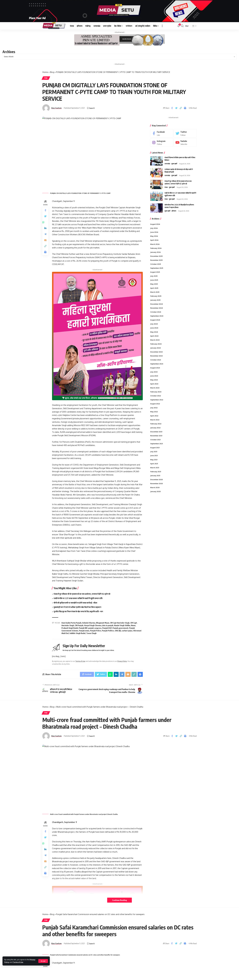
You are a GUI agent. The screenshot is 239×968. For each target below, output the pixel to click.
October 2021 (155, 440)
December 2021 (156, 432)
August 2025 (155, 272)
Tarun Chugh (91, 633)
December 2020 (156, 480)
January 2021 (155, 476)
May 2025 (154, 284)
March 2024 (155, 340)
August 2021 (154, 448)
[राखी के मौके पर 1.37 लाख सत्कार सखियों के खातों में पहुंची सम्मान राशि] (156, 196)
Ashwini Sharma (88, 623)
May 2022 (154, 412)
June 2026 (154, 232)
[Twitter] (185, 133)
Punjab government (120, 628)
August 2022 (155, 404)
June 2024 (154, 328)
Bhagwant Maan (102, 623)
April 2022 (154, 416)
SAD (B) (118, 631)
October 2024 (155, 312)
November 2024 (156, 308)
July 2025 (153, 276)
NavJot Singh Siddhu (122, 625)
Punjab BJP (83, 628)
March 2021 (154, 468)
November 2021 (156, 436)
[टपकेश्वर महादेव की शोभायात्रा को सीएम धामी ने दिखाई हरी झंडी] (156, 172)
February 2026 (156, 248)
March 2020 (155, 487)
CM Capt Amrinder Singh (119, 623)
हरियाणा (174, 211)
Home (45, 72)
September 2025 (156, 268)
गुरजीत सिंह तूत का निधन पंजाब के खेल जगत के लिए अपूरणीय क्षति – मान (78, 611)
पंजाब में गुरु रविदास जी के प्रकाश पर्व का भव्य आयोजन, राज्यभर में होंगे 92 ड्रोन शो (82, 594)
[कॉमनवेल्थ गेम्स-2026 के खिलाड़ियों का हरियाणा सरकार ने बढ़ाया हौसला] (156, 208)
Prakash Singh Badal (69, 628)
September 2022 (156, 400)
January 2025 (155, 300)
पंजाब (45, 78)
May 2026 (154, 236)
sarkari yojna (127, 631)
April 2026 (154, 240)
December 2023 (156, 352)
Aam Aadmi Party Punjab (71, 623)
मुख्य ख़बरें (174, 164)
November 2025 (156, 260)
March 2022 (154, 420)
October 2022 (155, 396)
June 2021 (154, 456)
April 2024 (154, 336)
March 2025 (154, 292)
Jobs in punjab (107, 625)
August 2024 (155, 320)
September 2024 (156, 316)
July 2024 (154, 324)
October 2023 (155, 360)
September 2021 (156, 444)
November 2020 (156, 483)
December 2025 (156, 256)
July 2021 (153, 452)
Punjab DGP (107, 628)
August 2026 (155, 224)
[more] (162, 26)
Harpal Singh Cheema (92, 625)
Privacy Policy (122, 661)
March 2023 (154, 388)
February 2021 (155, 472)
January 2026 (155, 252)
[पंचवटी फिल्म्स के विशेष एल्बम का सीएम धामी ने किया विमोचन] (156, 160)
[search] (182, 26)
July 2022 (153, 408)
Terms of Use (18, 962)
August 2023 (155, 368)
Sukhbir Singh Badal (77, 633)
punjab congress (94, 628)
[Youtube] (185, 142)
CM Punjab (79, 625)
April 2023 (154, 384)
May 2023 (154, 380)
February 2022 (155, 424)
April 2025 (154, 288)
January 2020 (155, 491)
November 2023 (156, 356)
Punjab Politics (108, 631)
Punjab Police (95, 631)
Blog (52, 72)
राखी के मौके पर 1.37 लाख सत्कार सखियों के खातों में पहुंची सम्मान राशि (78, 598)
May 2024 (154, 332)
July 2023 (153, 372)
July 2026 (154, 228)
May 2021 (153, 460)
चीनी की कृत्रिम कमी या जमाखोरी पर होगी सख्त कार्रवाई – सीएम (75, 602)
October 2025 (155, 264)
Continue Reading (119, 900)
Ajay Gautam (56, 108)
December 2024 (156, 304)
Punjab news (84, 631)
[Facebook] (161, 133)
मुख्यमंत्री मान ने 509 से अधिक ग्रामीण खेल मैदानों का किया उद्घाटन (77, 607)
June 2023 (154, 376)
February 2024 (156, 344)
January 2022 (155, 428)
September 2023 (156, 364)
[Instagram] (161, 142)
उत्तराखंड (167, 164)
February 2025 (155, 296)
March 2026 (155, 244)
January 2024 (155, 348)
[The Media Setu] (54, 26)
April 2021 (154, 464)
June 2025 (154, 280)
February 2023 (155, 392)
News (133, 625)
